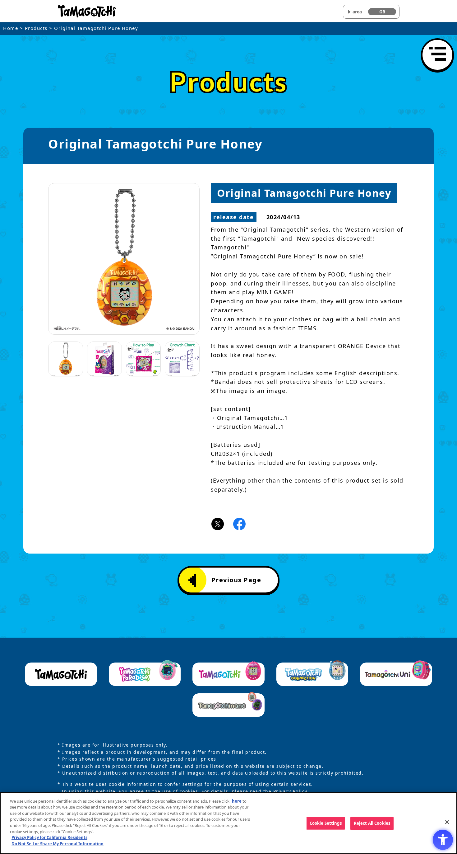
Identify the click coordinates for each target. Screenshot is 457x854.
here (237, 801)
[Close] (447, 822)
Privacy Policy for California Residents (49, 837)
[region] (228, 823)
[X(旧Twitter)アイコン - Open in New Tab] (217, 523)
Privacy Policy (290, 791)
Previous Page (236, 580)
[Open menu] (437, 54)
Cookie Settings (326, 823)
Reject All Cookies (372, 823)
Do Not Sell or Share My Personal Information (58, 843)
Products (36, 28)
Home (10, 28)
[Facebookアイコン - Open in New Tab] (239, 523)
